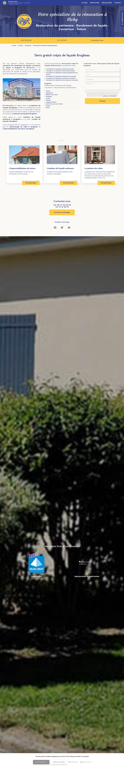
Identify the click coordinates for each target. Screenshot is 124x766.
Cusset (48, 98)
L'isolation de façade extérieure (60, 168)
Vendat (48, 106)
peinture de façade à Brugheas (25, 114)
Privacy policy (86, 762)
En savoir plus (31, 183)
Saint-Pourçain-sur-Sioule (54, 104)
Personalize (74, 762)
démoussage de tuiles (19, 127)
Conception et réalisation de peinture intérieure (61, 78)
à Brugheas (33, 127)
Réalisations (107, 3)
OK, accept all (41, 762)
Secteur (20, 45)
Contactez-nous (97, 40)
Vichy (47, 107)
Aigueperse (49, 93)
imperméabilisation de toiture (14, 129)
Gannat (48, 100)
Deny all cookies (59, 762)
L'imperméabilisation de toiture (22, 168)
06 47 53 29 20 (26, 40)
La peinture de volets (94, 168)
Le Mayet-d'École (51, 102)
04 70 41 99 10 (62, 40)
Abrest (48, 91)
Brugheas (28, 45)
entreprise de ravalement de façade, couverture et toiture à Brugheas (21, 66)
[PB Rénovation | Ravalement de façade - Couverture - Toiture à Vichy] (4, 3)
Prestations (94, 3)
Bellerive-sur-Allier (52, 94)
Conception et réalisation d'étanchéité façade (60, 71)
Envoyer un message (62, 212)
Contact (117, 3)
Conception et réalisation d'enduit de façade (60, 69)
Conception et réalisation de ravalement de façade (62, 80)
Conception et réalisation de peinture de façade (61, 76)
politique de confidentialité (109, 96)
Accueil (85, 3)
